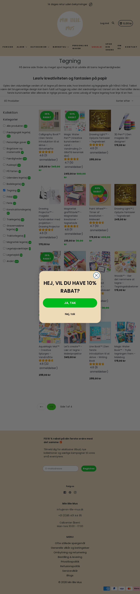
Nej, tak (70, 314)
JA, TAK (70, 303)
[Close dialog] (96, 275)
